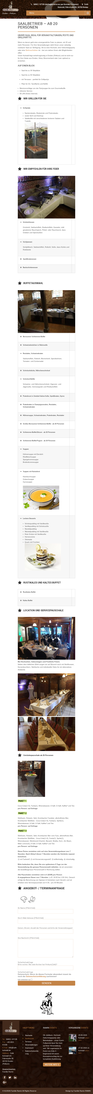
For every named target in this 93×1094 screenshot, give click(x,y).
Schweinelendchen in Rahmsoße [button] (35, 345)
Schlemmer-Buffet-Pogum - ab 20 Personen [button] (39, 441)
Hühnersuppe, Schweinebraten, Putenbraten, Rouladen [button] (43, 415)
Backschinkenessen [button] (30, 267)
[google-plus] (4, 1082)
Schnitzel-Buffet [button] (29, 379)
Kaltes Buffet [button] (27, 600)
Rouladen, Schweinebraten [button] (33, 353)
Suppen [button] (26, 449)
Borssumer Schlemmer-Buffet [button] (34, 336)
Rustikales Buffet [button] (29, 592)
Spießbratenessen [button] (29, 259)
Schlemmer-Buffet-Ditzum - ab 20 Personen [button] (39, 432)
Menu (31, 13)
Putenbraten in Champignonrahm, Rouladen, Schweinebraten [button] (40, 406)
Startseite (28, 1035)
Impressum (29, 1048)
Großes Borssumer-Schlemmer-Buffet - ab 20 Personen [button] (43, 424)
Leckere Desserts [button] (29, 518)
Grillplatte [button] (26, 108)
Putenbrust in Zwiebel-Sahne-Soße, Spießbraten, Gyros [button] (43, 396)
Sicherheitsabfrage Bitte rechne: (37, 963)
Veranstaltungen (31, 1045)
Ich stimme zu (24, 980)
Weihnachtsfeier (32, 50)
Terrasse (28, 1042)
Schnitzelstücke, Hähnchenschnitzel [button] (36, 370)
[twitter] (10, 1077)
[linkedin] (15, 1077)
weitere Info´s (52, 1064)
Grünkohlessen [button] (28, 222)
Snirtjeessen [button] (27, 242)
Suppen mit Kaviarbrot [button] (31, 471)
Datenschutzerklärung (36, 976)
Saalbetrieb (29, 1038)
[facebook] (4, 1077)
